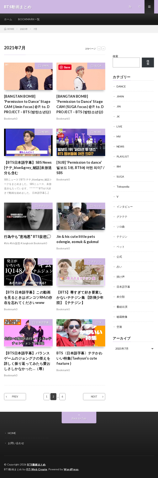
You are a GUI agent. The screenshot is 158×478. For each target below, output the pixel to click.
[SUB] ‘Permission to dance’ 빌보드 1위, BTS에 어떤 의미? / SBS (80, 167)
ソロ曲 (121, 226)
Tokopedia (123, 186)
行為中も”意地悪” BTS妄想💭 (27, 236)
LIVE (119, 126)
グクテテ (122, 216)
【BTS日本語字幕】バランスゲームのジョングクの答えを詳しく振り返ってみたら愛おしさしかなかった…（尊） (27, 361)
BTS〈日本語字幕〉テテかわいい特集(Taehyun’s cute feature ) (79, 358)
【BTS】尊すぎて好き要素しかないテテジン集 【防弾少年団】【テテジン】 (79, 297)
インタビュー (125, 206)
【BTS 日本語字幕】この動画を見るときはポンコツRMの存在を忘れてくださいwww (28, 297)
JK (118, 116)
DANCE (121, 86)
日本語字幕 (42, 322)
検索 (115, 56)
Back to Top (79, 418)
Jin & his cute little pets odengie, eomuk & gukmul (77, 239)
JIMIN (45, 65)
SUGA (98, 65)
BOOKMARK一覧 (29, 19)
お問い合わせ (16, 443)
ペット (97, 205)
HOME (12, 433)
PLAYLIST (123, 156)
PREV (15, 396)
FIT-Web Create (36, 469)
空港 (119, 326)
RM (47, 261)
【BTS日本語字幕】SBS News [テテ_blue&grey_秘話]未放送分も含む (28, 167)
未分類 (121, 296)
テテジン (44, 205)
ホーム (8, 19)
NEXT (94, 396)
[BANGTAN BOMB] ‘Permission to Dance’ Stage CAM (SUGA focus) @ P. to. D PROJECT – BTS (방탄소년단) (80, 104)
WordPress (71, 469)
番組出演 (122, 306)
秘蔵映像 (122, 316)
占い (119, 266)
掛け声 (121, 276)
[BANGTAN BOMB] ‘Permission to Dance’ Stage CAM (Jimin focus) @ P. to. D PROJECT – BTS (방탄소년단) (27, 104)
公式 (119, 256)
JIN (119, 106)
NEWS (45, 131)
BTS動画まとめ (36, 464)
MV (119, 136)
